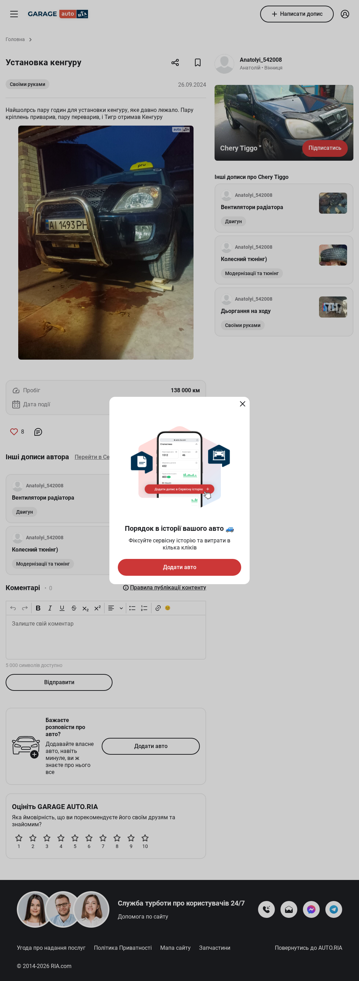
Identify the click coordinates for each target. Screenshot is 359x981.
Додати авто (179, 567)
